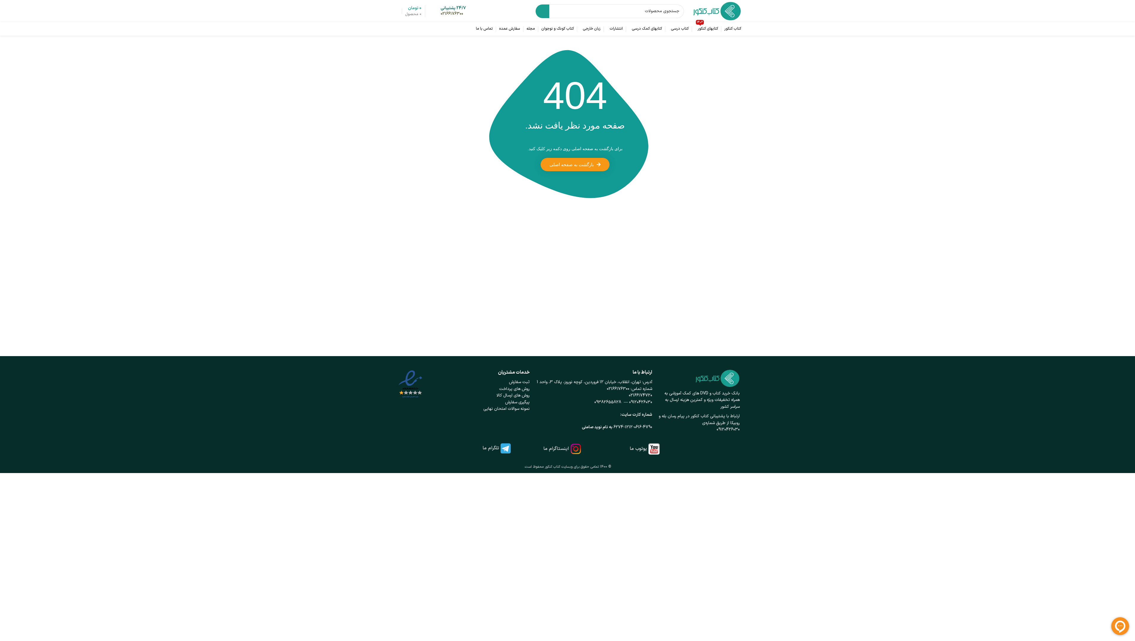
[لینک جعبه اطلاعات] (453, 11)
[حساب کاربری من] (396, 11)
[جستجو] (542, 11)
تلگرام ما (490, 448)
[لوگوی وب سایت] (717, 11)
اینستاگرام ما (556, 448)
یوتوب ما (638, 448)
